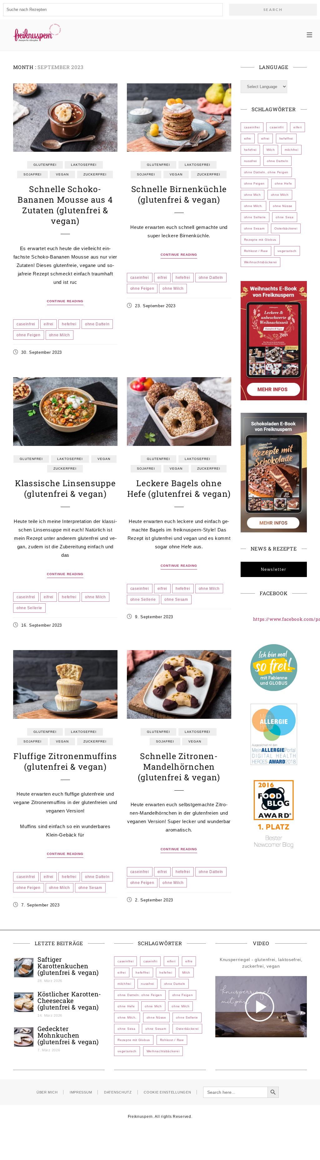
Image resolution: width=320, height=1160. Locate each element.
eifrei (48, 324)
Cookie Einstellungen (167, 1092)
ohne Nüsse (282, 206)
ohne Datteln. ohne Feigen (266, 172)
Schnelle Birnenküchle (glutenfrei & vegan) (179, 194)
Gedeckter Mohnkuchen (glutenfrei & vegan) (68, 1035)
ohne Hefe (283, 183)
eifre (248, 138)
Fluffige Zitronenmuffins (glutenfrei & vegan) (65, 761)
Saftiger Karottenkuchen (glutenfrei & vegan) (68, 965)
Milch (271, 149)
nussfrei (250, 161)
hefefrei (69, 324)
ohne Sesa (284, 217)
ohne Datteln (97, 324)
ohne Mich (252, 194)
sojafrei (32, 174)
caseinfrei (26, 324)
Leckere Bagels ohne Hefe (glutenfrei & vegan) (179, 488)
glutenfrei (45, 164)
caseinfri (276, 127)
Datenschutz (118, 1092)
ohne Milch (59, 335)
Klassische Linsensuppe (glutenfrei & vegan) (65, 488)
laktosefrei (84, 164)
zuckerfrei (95, 174)
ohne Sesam (176, 599)
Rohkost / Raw (256, 251)
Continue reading (65, 301)
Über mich (47, 1092)
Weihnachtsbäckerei (260, 262)
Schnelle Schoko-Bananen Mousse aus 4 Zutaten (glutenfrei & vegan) (65, 205)
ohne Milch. (253, 206)
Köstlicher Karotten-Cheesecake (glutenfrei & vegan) (69, 1000)
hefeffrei (286, 138)
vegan (62, 174)
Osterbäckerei (285, 228)
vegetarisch (287, 251)
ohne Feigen (29, 335)
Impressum (81, 1092)
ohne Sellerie (29, 608)
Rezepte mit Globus (260, 239)
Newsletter (273, 569)
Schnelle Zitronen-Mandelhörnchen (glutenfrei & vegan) (179, 766)
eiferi (297, 127)
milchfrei (291, 149)
